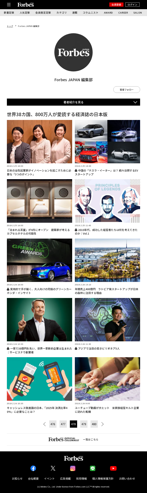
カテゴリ (61, 12)
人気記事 (25, 12)
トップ (10, 26)
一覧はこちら (91, 439)
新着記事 (9, 12)
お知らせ (17, 478)
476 (53, 424)
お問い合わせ (127, 478)
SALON (137, 12)
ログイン (132, 4)
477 (63, 424)
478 (73, 424)
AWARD (108, 12)
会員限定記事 (43, 12)
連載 (75, 12)
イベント (49, 478)
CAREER (123, 12)
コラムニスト (91, 12)
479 (84, 424)
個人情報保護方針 (103, 478)
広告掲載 (65, 478)
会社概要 (33, 478)
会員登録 (116, 4)
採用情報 (81, 478)
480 (94, 424)
